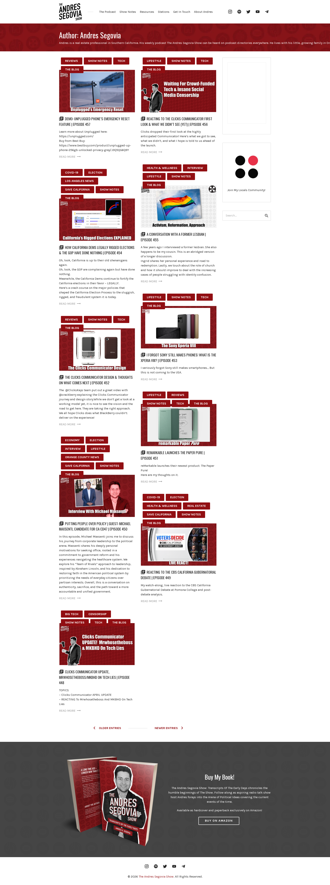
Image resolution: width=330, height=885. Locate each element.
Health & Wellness (162, 168)
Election (95, 172)
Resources (147, 12)
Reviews (71, 61)
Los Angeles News (79, 181)
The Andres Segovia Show (156, 876)
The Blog (72, 69)
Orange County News (82, 457)
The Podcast (107, 12)
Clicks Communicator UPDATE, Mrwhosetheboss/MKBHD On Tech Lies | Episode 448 (94, 677)
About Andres (203, 12)
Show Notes (128, 12)
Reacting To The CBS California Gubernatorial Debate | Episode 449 (178, 574)
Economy (72, 440)
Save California (77, 189)
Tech (121, 61)
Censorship (97, 614)
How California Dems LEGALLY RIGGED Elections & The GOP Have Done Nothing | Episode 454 (96, 250)
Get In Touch (181, 12)
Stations (163, 12)
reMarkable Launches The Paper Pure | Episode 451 (173, 455)
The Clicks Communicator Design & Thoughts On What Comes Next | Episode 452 (96, 379)
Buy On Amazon (219, 820)
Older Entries (110, 728)
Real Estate (196, 506)
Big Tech (71, 614)
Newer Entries (166, 728)
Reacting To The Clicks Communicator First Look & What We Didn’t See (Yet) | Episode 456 (176, 121)
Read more (67, 156)
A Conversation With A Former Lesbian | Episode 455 (173, 236)
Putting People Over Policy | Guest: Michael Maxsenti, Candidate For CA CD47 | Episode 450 (95, 526)
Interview (195, 168)
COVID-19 (71, 172)
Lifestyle (154, 61)
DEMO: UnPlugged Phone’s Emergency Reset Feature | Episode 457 (94, 121)
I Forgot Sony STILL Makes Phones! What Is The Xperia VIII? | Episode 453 (178, 357)
